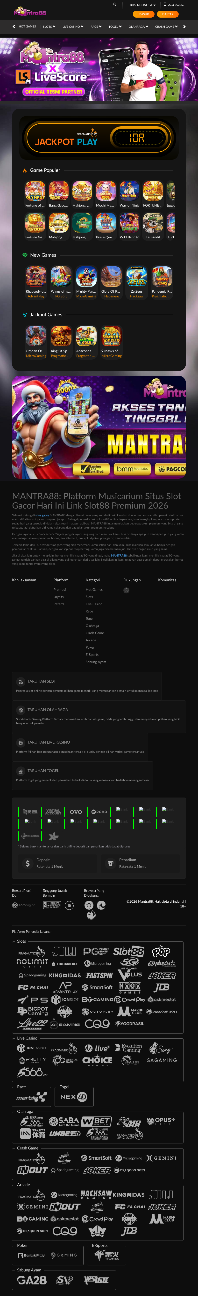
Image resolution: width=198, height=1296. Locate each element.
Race (95, 26)
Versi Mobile (176, 5)
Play (87, 142)
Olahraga (137, 26)
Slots (48, 26)
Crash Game (165, 26)
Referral (59, 604)
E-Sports (92, 655)
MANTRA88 (119, 555)
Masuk (144, 14)
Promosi (60, 589)
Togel (114, 26)
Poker (90, 647)
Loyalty (59, 597)
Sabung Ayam (96, 662)
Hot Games (27, 26)
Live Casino (72, 26)
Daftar (167, 14)
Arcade (91, 640)
